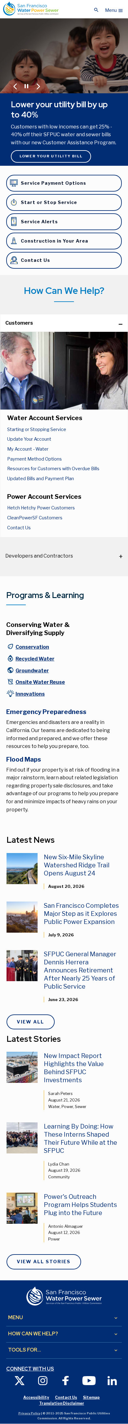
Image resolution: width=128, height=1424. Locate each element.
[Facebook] (66, 1380)
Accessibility (36, 1397)
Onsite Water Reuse (40, 682)
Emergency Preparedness (46, 712)
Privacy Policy (29, 1413)
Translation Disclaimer (61, 1403)
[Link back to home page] (30, 9)
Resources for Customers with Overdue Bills (53, 468)
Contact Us (19, 528)
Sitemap (91, 1397)
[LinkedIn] (112, 1380)
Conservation (32, 647)
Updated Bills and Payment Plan (40, 478)
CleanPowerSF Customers (34, 518)
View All (30, 1022)
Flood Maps (23, 759)
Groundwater (32, 671)
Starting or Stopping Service (36, 429)
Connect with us (30, 1368)
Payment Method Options (34, 459)
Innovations (30, 694)
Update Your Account (29, 439)
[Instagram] (42, 1380)
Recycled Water (35, 659)
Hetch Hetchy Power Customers (41, 508)
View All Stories (44, 1261)
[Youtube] (89, 1380)
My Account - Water (27, 449)
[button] (114, 8)
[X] (19, 1380)
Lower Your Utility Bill (51, 156)
